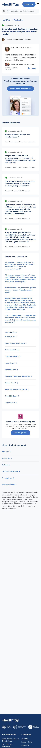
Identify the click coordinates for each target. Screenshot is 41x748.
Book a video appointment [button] (20, 89)
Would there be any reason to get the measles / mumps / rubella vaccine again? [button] (20, 290)
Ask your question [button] (20, 433)
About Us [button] (24, 739)
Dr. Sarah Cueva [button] (17, 48)
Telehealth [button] (18, 20)
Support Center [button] (27, 742)
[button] (10, 4)
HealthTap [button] (6, 20)
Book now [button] (29, 4)
